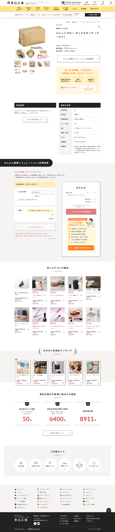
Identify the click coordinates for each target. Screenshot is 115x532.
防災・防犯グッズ (67, 495)
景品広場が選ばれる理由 (93, 518)
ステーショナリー (67, 501)
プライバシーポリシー (19, 529)
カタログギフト (21, 507)
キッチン (19, 492)
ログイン (103, 4)
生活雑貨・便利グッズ (22, 504)
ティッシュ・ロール (68, 498)
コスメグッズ (89, 495)
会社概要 (76, 516)
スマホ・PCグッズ (44, 495)
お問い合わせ (39, 233)
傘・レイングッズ (44, 501)
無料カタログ (87, 4)
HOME (68, 22)
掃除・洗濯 (43, 492)
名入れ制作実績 (64, 521)
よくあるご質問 (64, 523)
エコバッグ (20, 489)
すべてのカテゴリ (43, 507)
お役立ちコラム (90, 516)
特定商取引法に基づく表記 (33, 529)
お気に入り (94, 4)
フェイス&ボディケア (22, 495)
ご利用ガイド (51, 238)
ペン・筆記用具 (21, 501)
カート (111, 4)
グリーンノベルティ (68, 489)
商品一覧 (74, 22)
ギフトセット (66, 492)
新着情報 (76, 521)
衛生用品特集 (66, 504)
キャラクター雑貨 (90, 504)
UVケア (87, 501)
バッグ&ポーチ (43, 504)
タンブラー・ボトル (45, 489)
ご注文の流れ (63, 516)
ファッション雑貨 (21, 498)
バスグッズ (88, 492)
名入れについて (64, 518)
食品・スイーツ (44, 498)
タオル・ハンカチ (90, 498)
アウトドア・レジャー (91, 489)
